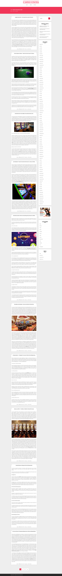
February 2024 (41, 101)
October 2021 (41, 154)
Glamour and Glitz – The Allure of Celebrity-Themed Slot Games (24, 408)
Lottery (40, 237)
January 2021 (41, 171)
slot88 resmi (26, 346)
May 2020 (41, 186)
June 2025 (41, 70)
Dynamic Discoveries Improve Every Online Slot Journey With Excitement (45, 34)
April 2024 (41, 97)
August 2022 (41, 135)
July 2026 (41, 46)
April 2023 (41, 120)
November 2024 (41, 84)
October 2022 (41, 131)
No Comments (29, 157)
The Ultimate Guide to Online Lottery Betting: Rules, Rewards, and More (24, 215)
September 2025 (42, 65)
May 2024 (41, 95)
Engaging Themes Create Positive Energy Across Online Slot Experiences (44, 26)
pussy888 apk (27, 372)
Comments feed (41, 257)
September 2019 (42, 201)
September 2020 (42, 179)
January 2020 (41, 194)
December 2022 (41, 127)
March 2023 (41, 122)
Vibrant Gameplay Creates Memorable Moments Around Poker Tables (44, 37)
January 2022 (41, 148)
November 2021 (41, 152)
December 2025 (41, 59)
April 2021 (41, 165)
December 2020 (41, 173)
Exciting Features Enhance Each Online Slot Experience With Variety (44, 29)
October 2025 (41, 63)
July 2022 (41, 137)
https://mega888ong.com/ (19, 181)
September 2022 (42, 133)
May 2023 (41, 118)
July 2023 (41, 114)
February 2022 (41, 146)
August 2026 (41, 44)
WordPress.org (41, 259)
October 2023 (41, 108)
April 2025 (41, 74)
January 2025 (41, 80)
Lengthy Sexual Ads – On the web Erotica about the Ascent (24, 17)
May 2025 (41, 72)
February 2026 (41, 55)
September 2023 (42, 110)
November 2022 (41, 129)
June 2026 (41, 48)
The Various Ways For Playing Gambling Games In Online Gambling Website (24, 531)
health (40, 235)
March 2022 (41, 144)
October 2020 (41, 177)
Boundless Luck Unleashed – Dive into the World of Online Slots (24, 304)
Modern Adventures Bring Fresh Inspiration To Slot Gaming (45, 32)
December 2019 (41, 196)
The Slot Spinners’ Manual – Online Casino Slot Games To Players (24, 53)
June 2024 (41, 93)
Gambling (26, 350)
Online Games (41, 239)
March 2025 (41, 76)
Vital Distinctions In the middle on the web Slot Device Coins (24, 113)
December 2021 (41, 150)
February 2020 (41, 192)
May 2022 (41, 141)
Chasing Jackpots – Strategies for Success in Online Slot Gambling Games (24, 355)
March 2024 (41, 99)
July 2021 (41, 160)
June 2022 (41, 139)
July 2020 (41, 182)
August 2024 (41, 89)
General (40, 233)
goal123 (20, 476)
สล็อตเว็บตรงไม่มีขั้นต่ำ (31, 88)
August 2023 (41, 112)
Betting (40, 225)
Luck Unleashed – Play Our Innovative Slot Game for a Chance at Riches (24, 161)
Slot (40, 244)
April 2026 (41, 51)
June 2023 (41, 116)
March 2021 (41, 167)
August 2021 (41, 158)
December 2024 (41, 82)
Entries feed (41, 255)
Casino (40, 227)
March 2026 (41, 53)
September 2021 (42, 156)
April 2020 (41, 188)
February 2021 (41, 169)
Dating (40, 229)
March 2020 (41, 190)
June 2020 (41, 184)
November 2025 (41, 61)
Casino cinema (31, 2)
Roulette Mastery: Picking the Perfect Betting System (24, 465)
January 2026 (41, 57)
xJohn (17, 157)
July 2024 (41, 91)
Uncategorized (41, 246)
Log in (40, 253)
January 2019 (41, 203)
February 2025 (41, 78)
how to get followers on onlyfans (18, 44)
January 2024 (41, 103)
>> (27, 569)
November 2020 (41, 175)
